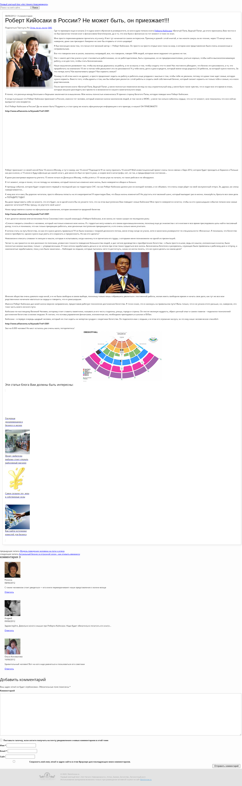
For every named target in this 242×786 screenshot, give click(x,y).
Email (3, 751)
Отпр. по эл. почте (38, 27)
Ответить (9, 592)
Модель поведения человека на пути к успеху (42, 551)
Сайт (2, 756)
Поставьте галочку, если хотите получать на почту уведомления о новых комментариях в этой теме (55, 740)
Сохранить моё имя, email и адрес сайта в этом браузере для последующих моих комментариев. (80, 761)
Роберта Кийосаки (163, 30)
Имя (3, 745)
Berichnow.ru (146, 779)
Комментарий (7, 690)
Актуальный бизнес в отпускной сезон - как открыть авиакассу (49, 554)
